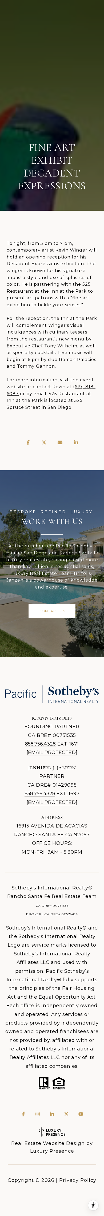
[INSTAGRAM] (37, 1114)
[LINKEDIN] (52, 1114)
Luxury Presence (52, 1151)
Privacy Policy (77, 1180)
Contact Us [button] (52, 611)
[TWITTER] (66, 1114)
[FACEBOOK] (23, 1114)
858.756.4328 (40, 744)
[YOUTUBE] (80, 1114)
